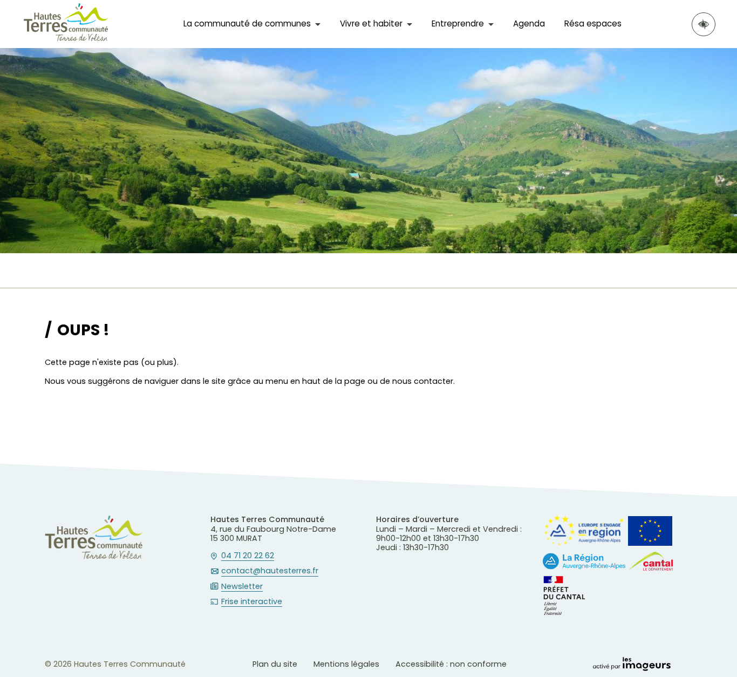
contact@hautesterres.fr (269, 571)
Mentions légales (346, 664)
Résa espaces (593, 23)
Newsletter (242, 587)
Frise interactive (251, 602)
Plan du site (275, 664)
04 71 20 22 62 (247, 556)
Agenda (529, 23)
